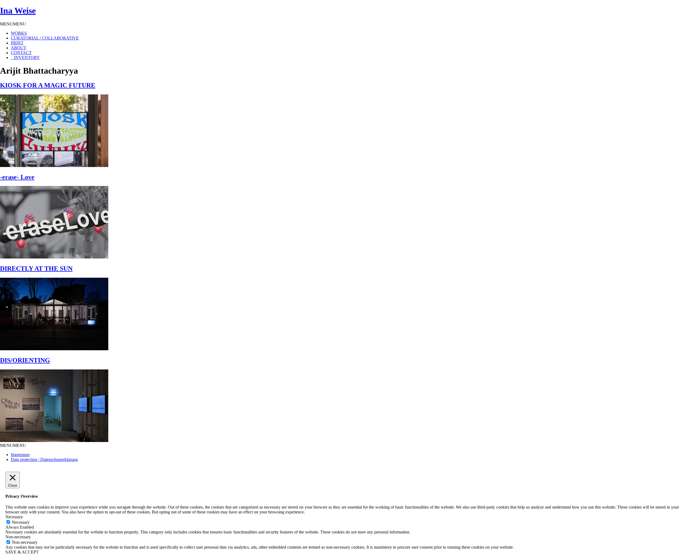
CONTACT (21, 52)
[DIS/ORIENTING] (54, 440)
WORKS (19, 33)
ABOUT (18, 47)
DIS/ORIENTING (25, 360)
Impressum (20, 454)
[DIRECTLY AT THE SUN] (54, 348)
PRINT (17, 43)
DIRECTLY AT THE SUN (36, 268)
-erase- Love (17, 177)
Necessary (21, 522)
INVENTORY (27, 57)
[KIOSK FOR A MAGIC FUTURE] (54, 165)
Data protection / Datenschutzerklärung (44, 459)
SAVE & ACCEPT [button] (22, 552)
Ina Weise (18, 10)
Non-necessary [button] (18, 537)
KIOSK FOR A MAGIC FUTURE (47, 85)
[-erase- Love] (54, 257)
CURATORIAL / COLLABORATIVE (45, 38)
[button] (13, 24)
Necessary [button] (14, 517)
